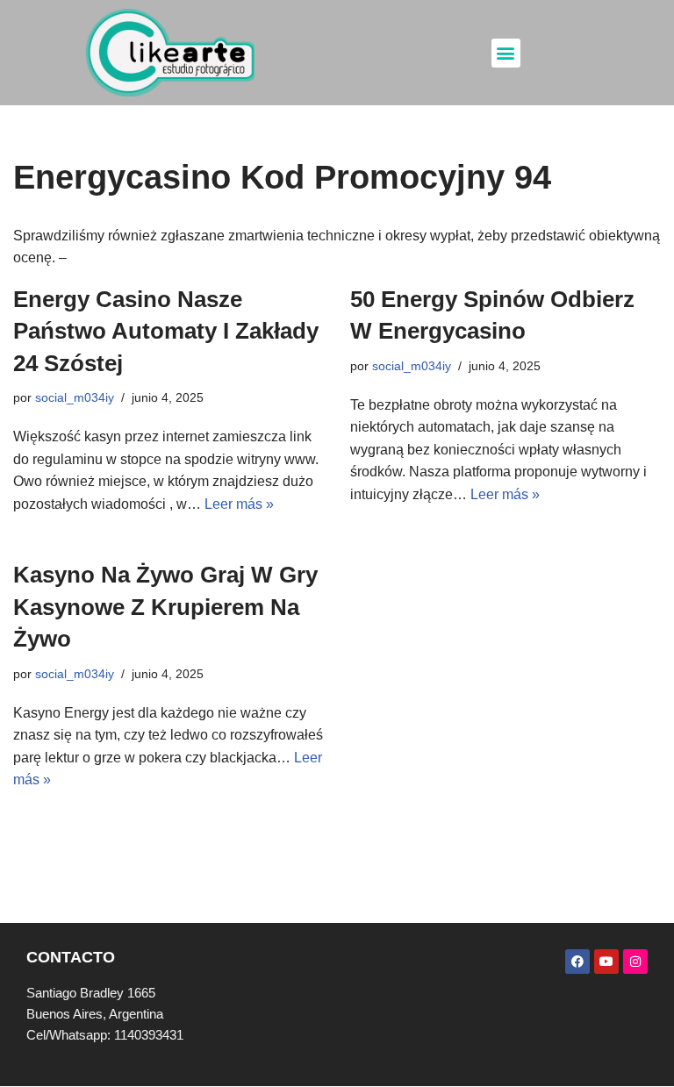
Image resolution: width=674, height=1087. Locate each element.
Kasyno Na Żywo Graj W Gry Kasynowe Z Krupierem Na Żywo (165, 606)
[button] (505, 53)
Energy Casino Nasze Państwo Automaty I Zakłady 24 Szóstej (166, 331)
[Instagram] (635, 961)
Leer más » (239, 504)
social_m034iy (74, 397)
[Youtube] (606, 961)
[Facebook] (577, 961)
